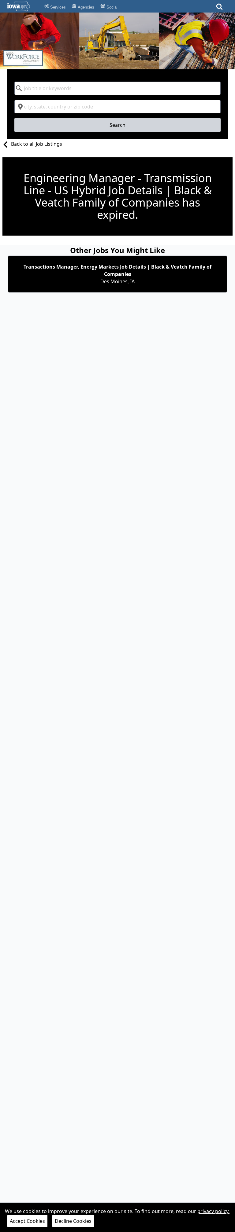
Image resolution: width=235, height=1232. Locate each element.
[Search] (219, 8)
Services (57, 7)
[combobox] (117, 88)
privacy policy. (213, 1211)
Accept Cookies (27, 1221)
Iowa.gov (22, 6)
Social (111, 7)
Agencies (85, 7)
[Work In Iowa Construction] (117, 41)
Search (117, 125)
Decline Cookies (73, 1221)
